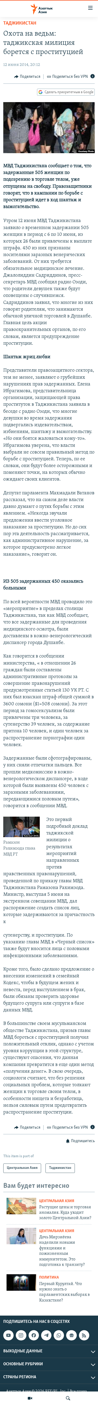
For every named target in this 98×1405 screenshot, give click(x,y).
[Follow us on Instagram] (21, 1335)
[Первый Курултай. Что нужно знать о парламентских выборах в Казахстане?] (21, 1282)
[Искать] (68, 1398)
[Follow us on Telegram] (46, 1335)
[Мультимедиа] (30, 1398)
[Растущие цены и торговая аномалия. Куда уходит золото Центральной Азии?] (21, 1206)
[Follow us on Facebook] (34, 1335)
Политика (49, 1278)
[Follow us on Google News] (71, 1335)
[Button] (27, 76)
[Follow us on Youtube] (8, 1335)
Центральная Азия (56, 1201)
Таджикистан (19, 23)
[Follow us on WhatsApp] (59, 1335)
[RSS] (84, 1335)
